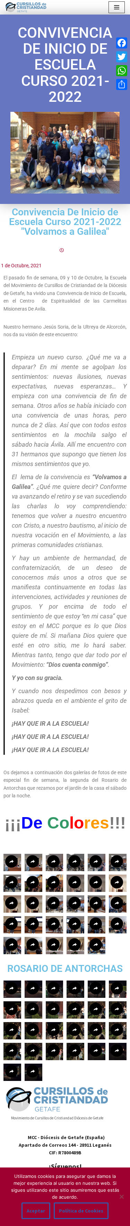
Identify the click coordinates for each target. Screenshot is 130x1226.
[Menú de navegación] (117, 7)
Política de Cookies (81, 1211)
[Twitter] (122, 57)
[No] (121, 1196)
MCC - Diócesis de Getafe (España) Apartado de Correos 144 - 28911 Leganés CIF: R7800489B (65, 1145)
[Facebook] (122, 43)
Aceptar (36, 1211)
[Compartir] (122, 84)
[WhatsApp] (122, 71)
